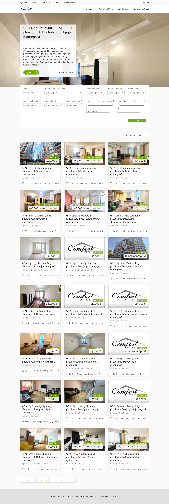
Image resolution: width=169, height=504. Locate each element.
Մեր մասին (123, 9)
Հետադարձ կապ (141, 9)
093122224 (61, 3)
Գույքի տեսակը (114, 88)
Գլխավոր (89, 9)
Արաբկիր (26, 178)
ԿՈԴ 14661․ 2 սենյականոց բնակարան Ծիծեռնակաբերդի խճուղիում (47, 32)
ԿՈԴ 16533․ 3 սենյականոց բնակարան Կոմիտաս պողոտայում (81, 171)
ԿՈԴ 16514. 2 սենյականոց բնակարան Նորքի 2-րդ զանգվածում (80, 457)
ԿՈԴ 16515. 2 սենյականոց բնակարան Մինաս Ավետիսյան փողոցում (40, 457)
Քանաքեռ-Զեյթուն (39, 270)
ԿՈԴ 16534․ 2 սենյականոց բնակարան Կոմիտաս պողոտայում (37, 171)
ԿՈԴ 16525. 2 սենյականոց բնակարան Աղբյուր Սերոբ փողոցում (125, 266)
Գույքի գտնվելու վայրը (54, 88)
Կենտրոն (35, 226)
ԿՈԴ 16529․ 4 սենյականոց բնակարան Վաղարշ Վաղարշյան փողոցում (125, 218)
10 (56, 480)
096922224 (70, 3)
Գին (100, 101)
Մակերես (132, 101)
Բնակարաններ (105, 9)
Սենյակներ (133, 88)
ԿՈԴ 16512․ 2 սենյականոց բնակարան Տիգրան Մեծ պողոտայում (124, 457)
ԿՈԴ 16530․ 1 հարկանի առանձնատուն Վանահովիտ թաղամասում (83, 218)
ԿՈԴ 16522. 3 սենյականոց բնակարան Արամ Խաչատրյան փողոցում (128, 314)
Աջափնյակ (71, 226)
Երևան (36, 178)
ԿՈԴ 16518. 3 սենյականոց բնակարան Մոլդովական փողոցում (36, 409)
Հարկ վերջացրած (73, 101)
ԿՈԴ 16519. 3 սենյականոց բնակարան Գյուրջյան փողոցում (124, 361)
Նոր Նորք (79, 318)
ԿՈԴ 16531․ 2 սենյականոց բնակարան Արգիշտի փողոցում (36, 218)
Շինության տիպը (31, 101)
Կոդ (25, 88)
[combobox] (63, 93)
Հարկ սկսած (50, 101)
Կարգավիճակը (93, 88)
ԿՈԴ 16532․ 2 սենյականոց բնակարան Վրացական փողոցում (125, 171)
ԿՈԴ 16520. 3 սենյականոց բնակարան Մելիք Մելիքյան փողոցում (82, 361)
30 (68, 480)
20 (62, 480)
